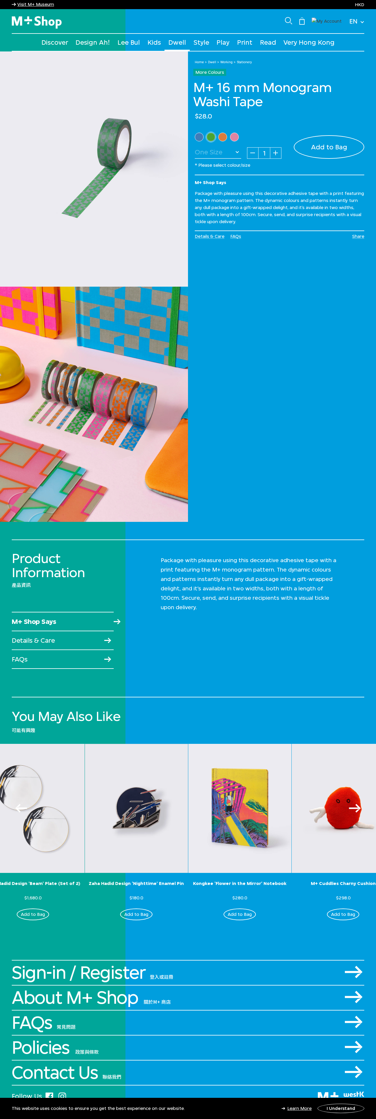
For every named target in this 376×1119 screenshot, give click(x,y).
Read (268, 42)
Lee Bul (129, 42)
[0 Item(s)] (302, 20)
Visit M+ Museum (35, 4)
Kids (154, 42)
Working (226, 62)
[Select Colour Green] (211, 137)
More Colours (209, 72)
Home (199, 62)
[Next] (354, 808)
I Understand (341, 1108)
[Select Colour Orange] (222, 137)
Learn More (299, 1108)
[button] (327, 20)
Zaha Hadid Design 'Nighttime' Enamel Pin (136, 883)
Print (244, 42)
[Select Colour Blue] (199, 137)
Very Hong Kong (309, 42)
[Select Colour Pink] (234, 137)
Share (358, 236)
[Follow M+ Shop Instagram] (62, 1095)
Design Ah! (92, 42)
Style (201, 42)
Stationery (244, 62)
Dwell (177, 42)
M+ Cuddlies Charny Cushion (343, 883)
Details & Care (209, 236)
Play (222, 42)
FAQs (235, 236)
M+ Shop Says (34, 621)
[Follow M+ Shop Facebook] (49, 1095)
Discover (54, 42)
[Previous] (21, 808)
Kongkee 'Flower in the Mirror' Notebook (239, 883)
